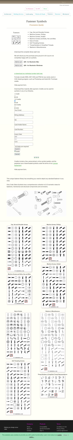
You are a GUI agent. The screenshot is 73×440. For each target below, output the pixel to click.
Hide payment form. (20, 85)
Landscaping (29, 14)
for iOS (38, 8)
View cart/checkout (64, 5)
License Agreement (62, 430)
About (45, 8)
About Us (29, 428)
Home (28, 427)
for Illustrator (29, 8)
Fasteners (50, 14)
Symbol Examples (45, 428)
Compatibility (43, 427)
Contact (29, 430)
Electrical (57, 14)
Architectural (7, 14)
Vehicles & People (40, 14)
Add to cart (18, 62)
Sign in (64, 2)
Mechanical (66, 14)
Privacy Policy (60, 428)
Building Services (18, 14)
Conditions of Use (62, 427)
